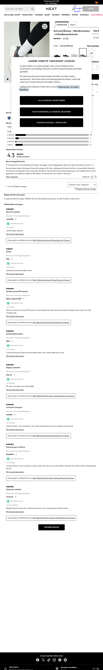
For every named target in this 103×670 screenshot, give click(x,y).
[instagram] (54, 660)
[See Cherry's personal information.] (14, 375)
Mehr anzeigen (93, 46)
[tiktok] (49, 660)
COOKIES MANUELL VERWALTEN (52, 122)
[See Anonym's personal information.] (16, 497)
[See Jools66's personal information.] (15, 415)
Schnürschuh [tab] (62, 25)
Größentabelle (93, 62)
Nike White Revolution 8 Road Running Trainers (51, 240)
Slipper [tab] (72, 25)
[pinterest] (60, 660)
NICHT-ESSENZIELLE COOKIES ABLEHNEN (51, 112)
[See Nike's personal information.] (12, 341)
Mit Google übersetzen (15, 234)
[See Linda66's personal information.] (16, 219)
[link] (73, 9)
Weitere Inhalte (51, 527)
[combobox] (87, 185)
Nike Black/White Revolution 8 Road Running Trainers (54, 518)
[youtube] (65, 660)
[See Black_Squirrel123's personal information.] (24, 299)
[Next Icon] (51, 9)
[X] (43, 660)
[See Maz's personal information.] (12, 259)
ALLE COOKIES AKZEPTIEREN (51, 100)
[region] (51, 95)
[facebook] (37, 660)
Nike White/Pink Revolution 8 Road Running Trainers (53, 396)
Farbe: (56, 46)
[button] (7, 79)
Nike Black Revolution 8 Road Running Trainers (51, 322)
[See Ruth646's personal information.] (16, 454)
